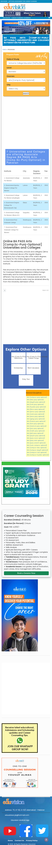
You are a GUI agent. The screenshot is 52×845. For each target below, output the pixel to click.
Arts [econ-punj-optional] (35, 416)
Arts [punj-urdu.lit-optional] (36, 443)
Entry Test (26, 379)
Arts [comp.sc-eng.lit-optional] (37, 450)
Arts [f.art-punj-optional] (35, 404)
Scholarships (18, 368)
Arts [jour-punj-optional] (35, 428)
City (8, 85)
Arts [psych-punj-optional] (36, 436)
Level (9, 67)
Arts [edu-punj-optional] (35, 400)
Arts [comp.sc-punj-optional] (37, 397)
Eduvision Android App (20, 820)
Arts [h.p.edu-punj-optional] (36, 407)
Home (4, 50)
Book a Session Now (26, 573)
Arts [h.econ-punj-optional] (36, 421)
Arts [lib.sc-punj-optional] (35, 409)
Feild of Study (13, 59)
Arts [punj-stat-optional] (35, 440)
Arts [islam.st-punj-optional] (36, 426)
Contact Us (19, 840)
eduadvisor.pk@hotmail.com (17, 815)
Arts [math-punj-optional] (36, 431)
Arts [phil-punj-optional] (35, 433)
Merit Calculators (33, 368)
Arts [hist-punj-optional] (35, 424)
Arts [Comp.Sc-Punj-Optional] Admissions (19, 357)
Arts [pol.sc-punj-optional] (36, 412)
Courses (10, 76)
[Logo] (26, 800)
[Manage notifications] (46, 840)
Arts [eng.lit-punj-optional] (36, 402)
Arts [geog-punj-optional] (36, 419)
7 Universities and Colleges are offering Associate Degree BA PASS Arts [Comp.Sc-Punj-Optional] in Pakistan (26, 157)
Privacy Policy (31, 840)
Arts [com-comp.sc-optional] (37, 445)
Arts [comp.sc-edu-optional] (36, 448)
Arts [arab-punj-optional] (35, 414)
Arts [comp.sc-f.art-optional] (36, 452)
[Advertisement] (26, 122)
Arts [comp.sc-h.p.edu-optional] (38, 455)
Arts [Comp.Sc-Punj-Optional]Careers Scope (34, 357)
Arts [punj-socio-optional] (36, 438)
